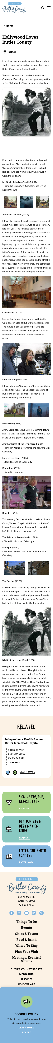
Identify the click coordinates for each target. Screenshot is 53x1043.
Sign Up (24, 808)
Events (26, 927)
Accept (26, 1032)
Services (26, 979)
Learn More (27, 771)
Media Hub (26, 974)
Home (9, 25)
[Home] (16, 7)
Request (24, 837)
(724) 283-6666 (16, 757)
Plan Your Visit (26, 951)
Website (15, 762)
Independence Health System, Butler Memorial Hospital (24, 741)
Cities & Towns (26, 933)
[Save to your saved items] (8, 772)
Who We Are (26, 984)
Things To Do (26, 921)
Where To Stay (26, 945)
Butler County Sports (26, 969)
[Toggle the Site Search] (43, 7)
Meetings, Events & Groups (27, 959)
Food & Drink (26, 939)
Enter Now (26, 862)
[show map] (15, 772)
